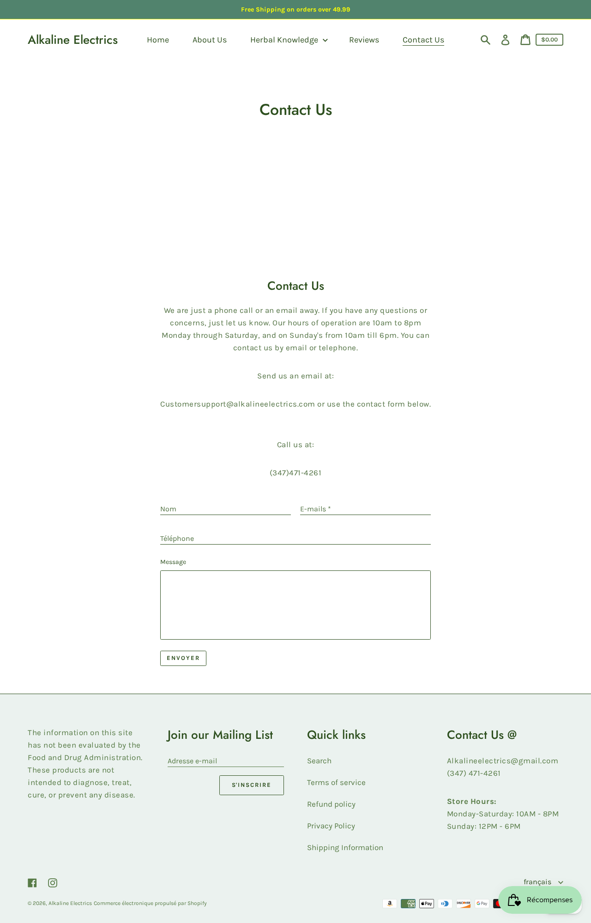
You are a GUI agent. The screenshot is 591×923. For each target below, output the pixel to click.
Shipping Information (345, 847)
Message (173, 562)
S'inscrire (252, 784)
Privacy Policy (331, 825)
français (538, 881)
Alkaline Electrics (73, 39)
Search (319, 760)
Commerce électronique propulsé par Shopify (150, 903)
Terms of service (336, 782)
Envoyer (183, 657)
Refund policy (331, 804)
